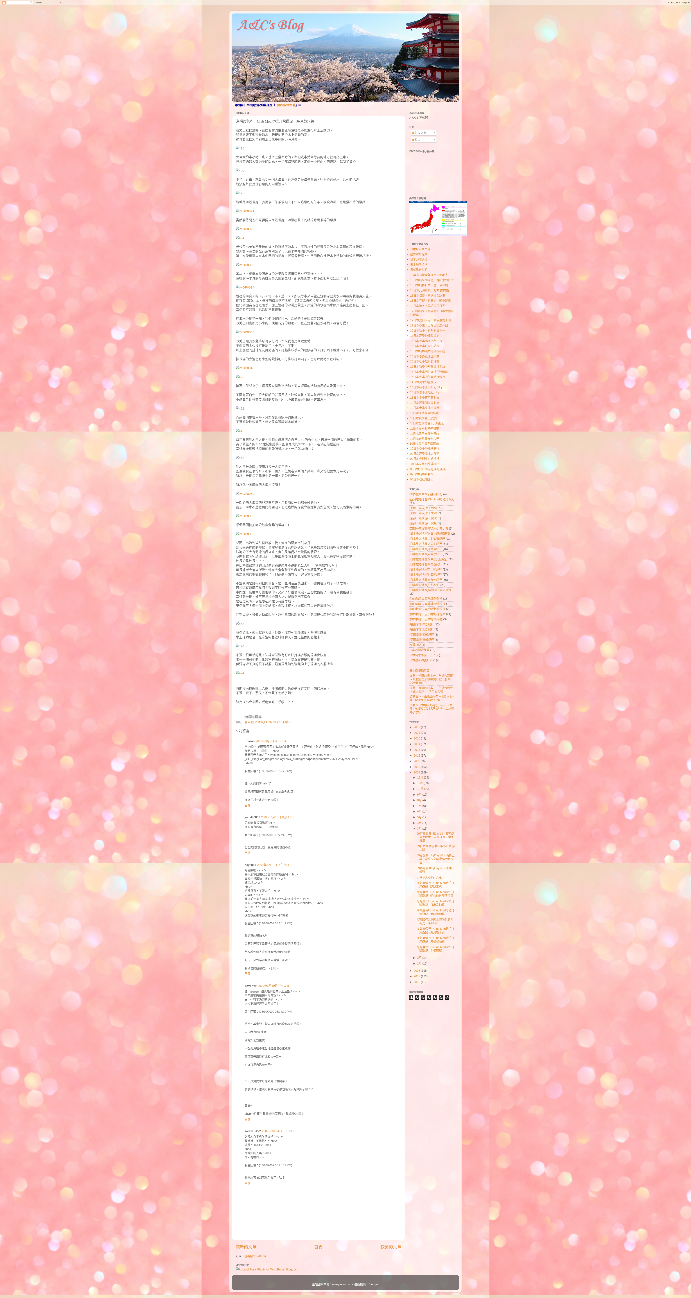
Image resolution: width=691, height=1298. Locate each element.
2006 (417, 982)
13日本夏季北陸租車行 (424, 392)
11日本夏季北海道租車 (424, 428)
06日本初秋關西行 (421, 479)
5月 (419, 817)
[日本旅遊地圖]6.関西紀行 (425, 564)
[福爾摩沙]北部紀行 (421, 629)
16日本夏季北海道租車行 (426, 340)
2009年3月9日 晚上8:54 (271, 741)
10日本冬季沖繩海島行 (424, 448)
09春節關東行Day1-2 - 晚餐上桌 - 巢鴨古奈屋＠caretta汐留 (436, 859)
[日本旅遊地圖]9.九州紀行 (425, 579)
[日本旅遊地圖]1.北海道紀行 (427, 538)
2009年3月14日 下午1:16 (278, 1131)
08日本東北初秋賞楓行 (424, 464)
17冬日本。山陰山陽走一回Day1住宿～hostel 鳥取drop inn (431, 698)
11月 (420, 783)
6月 (419, 811)
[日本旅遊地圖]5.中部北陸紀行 (428, 559)
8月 (419, 800)
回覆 (247, 805)
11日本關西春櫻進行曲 (424, 433)
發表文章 (420, 132)
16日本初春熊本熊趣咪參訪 (427, 351)
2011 (417, 761)
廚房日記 (415, 644)
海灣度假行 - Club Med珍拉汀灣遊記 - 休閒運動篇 (435, 912)
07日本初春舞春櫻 (421, 474)
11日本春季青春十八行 (424, 438)
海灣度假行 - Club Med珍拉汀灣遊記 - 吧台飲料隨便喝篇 (435, 893)
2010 (417, 766)
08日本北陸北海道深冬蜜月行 (429, 469)
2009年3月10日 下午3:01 (273, 864)
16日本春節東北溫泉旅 (424, 356)
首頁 (318, 1247)
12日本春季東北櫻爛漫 (424, 407)
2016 (417, 732)
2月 (419, 957)
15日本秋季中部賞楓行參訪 (427, 366)
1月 (419, 963)
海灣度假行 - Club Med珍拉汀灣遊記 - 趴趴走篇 (435, 884)
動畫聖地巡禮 (418, 254)
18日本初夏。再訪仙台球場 (427, 295)
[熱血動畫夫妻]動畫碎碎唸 (425, 598)
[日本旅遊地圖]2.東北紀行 (425, 543)
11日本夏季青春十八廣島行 (427, 423)
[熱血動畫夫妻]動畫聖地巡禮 (427, 603)
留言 (417, 139)
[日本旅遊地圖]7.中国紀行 (425, 569)
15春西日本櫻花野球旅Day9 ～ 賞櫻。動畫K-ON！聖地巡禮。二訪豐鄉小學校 (431, 709)
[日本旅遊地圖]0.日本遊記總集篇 (430, 533)
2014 (417, 744)
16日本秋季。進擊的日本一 (427, 330)
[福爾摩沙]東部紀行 (421, 639)
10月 (420, 788)
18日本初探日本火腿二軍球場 (429, 285)
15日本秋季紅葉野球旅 (424, 361)
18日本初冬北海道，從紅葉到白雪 (432, 280)
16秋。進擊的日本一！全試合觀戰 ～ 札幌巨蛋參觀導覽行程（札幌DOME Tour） (431, 679)
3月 (419, 828)
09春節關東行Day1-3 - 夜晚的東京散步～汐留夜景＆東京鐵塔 (436, 837)
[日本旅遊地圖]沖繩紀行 (424, 585)
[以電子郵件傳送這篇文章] (246, 716)
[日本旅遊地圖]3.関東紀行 (425, 549)
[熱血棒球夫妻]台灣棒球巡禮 (427, 609)
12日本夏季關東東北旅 (424, 402)
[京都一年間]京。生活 (423, 513)
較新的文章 (246, 1247)
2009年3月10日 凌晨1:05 (277, 817)
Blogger (373, 1284)
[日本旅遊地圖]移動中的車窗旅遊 (430, 590)
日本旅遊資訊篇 (419, 650)
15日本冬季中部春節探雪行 (427, 376)
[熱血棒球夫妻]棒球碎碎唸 (425, 619)
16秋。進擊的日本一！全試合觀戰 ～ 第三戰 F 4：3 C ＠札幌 (431, 689)
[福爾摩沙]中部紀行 (421, 624)
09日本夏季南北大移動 (424, 453)
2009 (417, 772)
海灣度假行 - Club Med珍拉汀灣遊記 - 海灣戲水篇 (435, 930)
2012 (417, 755)
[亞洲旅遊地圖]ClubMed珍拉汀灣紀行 (269, 722)
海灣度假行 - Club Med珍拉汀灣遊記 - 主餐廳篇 (435, 948)
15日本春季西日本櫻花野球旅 (429, 371)
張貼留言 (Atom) (255, 1256)
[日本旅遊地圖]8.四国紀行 (425, 574)
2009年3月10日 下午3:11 (273, 985)
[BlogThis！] (250, 716)
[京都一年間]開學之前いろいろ (428, 528)
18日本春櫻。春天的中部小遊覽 (430, 300)
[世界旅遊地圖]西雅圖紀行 (425, 494)
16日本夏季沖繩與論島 (424, 335)
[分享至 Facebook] (256, 716)
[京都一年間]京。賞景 (423, 523)
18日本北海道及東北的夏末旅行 (430, 290)
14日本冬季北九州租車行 (426, 387)
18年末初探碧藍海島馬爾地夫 (429, 274)
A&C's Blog (270, 25)
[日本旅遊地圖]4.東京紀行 (425, 554)
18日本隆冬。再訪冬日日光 (427, 305)
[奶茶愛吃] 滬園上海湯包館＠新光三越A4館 (435, 921)
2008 (417, 970)
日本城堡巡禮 (418, 264)
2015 (417, 738)
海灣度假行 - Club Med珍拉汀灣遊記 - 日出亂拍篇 (435, 903)
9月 (419, 794)
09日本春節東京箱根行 (424, 458)
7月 (419, 805)
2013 (417, 749)
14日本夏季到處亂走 (423, 382)
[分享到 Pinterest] (260, 716)
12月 (420, 777)
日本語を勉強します (422, 660)
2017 (417, 727)
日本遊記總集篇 (285, 105)
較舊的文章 (391, 1247)
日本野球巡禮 (418, 259)
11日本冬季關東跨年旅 (424, 413)
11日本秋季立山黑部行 (424, 418)
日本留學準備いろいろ (423, 655)
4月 (419, 823)
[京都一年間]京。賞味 (423, 518)
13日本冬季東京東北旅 (424, 397)
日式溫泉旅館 (418, 269)
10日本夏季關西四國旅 (424, 443)
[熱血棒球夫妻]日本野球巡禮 (427, 614)
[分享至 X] (253, 716)
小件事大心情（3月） (430, 877)
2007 (417, 976)
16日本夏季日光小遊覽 (424, 346)
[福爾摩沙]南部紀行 (421, 634)
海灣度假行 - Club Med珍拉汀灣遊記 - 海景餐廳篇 (435, 939)
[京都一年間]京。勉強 (423, 508)
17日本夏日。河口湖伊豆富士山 (430, 320)
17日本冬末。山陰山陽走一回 (429, 325)
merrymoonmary (342, 1284)
